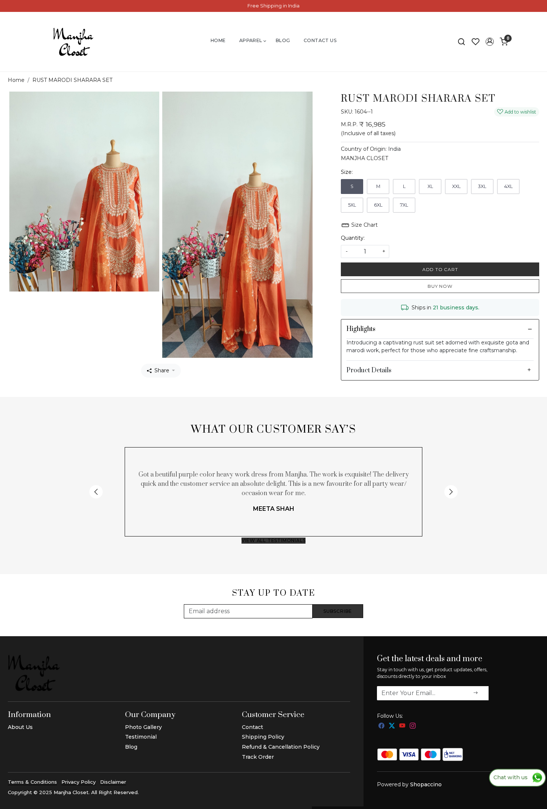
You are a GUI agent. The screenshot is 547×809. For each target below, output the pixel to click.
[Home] (73, 42)
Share (161, 370)
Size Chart (364, 225)
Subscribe (337, 611)
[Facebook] (381, 726)
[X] (391, 726)
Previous (96, 492)
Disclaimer (113, 782)
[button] (490, 42)
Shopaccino (426, 784)
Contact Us (320, 40)
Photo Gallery (143, 727)
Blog (283, 40)
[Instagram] (412, 726)
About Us (20, 727)
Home (218, 40)
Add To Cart (440, 269)
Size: (347, 172)
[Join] (476, 693)
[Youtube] (402, 726)
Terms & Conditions (32, 782)
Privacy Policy (78, 782)
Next (451, 492)
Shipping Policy (263, 736)
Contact (252, 727)
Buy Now (440, 286)
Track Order (258, 757)
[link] (461, 42)
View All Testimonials (273, 540)
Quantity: (353, 238)
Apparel (250, 40)
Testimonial (141, 736)
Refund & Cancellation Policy (281, 746)
